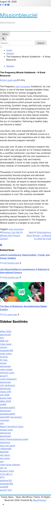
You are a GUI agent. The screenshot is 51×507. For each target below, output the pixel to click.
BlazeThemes (39, 500)
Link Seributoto (7, 385)
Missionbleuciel (18, 15)
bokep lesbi (6, 398)
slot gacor (5, 455)
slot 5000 (5, 394)
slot (2, 423)
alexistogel (5, 334)
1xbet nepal (5, 344)
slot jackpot (16, 417)
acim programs (22, 86)
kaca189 (4, 486)
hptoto (3, 363)
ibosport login (7, 471)
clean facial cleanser (10, 464)
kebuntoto (5, 442)
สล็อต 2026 (5, 331)
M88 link (4, 341)
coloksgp (4, 420)
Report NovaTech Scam (11, 426)
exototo (4, 356)
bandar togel (6, 429)
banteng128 (6, 480)
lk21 (2, 337)
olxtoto (3, 347)
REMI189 (4, 452)
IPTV (2, 477)
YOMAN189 (5, 448)
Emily (2, 80)
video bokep (6, 369)
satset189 (5, 417)
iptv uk (3, 467)
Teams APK (5, 391)
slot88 (3, 404)
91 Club (3, 360)
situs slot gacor (7, 445)
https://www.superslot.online (14, 439)
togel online (6, 353)
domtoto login (7, 372)
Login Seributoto (8, 379)
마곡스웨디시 (6, 474)
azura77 (4, 375)
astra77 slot (6, 490)
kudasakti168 (6, 350)
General (10, 66)
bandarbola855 (7, 407)
